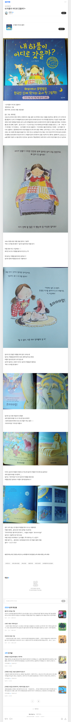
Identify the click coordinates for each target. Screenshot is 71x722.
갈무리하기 (62, 719)
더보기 (65, 2)
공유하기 (65, 719)
